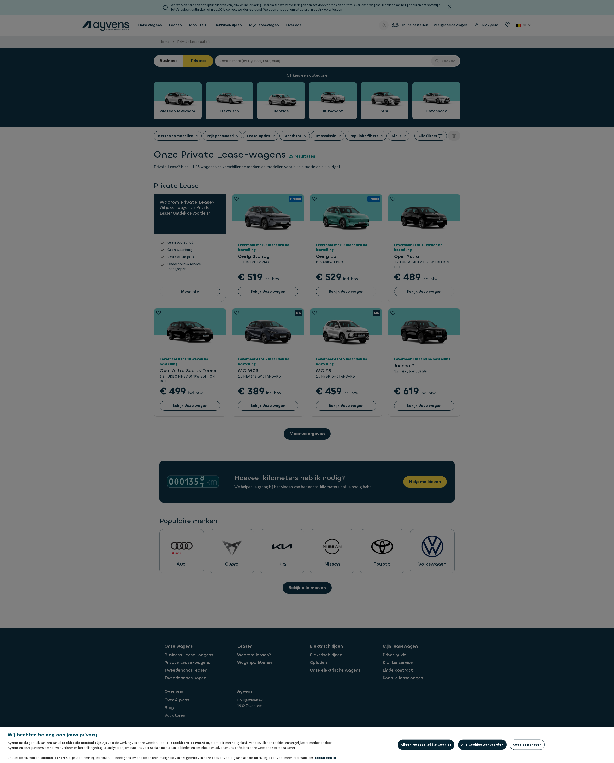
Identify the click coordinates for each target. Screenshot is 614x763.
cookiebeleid (325, 758)
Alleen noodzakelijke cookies (426, 745)
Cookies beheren (527, 745)
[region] (307, 745)
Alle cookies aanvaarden (482, 745)
